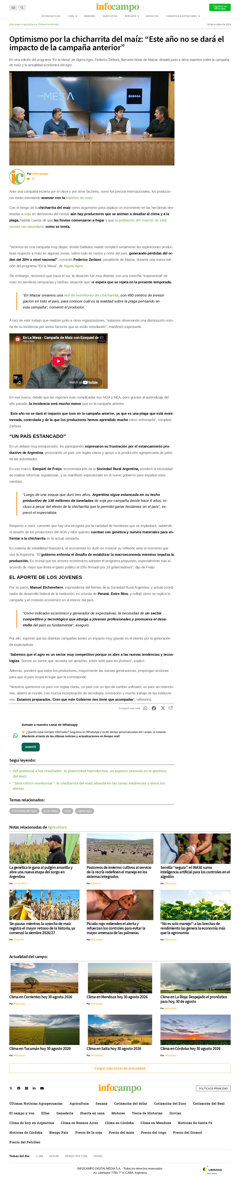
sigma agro (85, 810)
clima (39, 1156)
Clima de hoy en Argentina (31, 1123)
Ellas (45, 1113)
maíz (68, 810)
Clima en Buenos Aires (79, 1123)
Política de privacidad (213, 1088)
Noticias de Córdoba (25, 1132)
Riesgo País (58, 1132)
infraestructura (76, 1156)
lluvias (175, 1113)
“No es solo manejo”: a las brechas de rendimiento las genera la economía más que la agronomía (192, 928)
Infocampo (15, 24)
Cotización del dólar (130, 1103)
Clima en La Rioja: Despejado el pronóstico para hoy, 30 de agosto (193, 999)
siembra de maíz (79, 198)
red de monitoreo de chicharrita (90, 295)
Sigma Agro (73, 266)
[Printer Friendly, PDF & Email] (170, 709)
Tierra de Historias (147, 1113)
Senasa (101, 1103)
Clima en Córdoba (119, 1123)
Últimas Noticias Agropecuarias (36, 1103)
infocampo (170, 883)
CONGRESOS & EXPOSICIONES (181, 16)
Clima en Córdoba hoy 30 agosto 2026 (190, 1048)
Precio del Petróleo (24, 1142)
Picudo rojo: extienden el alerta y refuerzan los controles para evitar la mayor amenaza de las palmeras (116, 928)
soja (27, 214)
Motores (118, 1113)
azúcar (54, 1156)
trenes (97, 1156)
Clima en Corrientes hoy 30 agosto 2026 (40, 996)
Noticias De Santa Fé (195, 1123)
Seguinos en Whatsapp (220, 7)
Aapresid (96, 883)
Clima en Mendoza (156, 1123)
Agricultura (110, 16)
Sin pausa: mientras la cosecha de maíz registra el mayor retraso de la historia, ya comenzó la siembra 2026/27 (42, 928)
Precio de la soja (88, 1132)
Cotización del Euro (170, 1103)
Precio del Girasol (187, 1132)
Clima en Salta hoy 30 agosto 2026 (114, 1048)
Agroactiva (152, 16)
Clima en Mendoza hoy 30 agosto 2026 (117, 996)
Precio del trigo (153, 1132)
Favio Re (18, 939)
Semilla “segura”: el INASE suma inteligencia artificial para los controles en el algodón (195, 872)
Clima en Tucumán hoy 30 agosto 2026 (40, 1048)
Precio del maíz (121, 1132)
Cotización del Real (209, 1103)
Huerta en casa (92, 1113)
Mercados (130, 16)
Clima (71, 16)
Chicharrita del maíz (48, 24)
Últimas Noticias (50, 16)
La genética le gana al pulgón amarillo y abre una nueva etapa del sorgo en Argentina (40, 872)
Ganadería (89, 16)
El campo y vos (21, 1113)
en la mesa (51, 810)
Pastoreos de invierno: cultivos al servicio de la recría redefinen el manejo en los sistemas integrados (119, 872)
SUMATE (30, 746)
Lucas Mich (20, 883)
